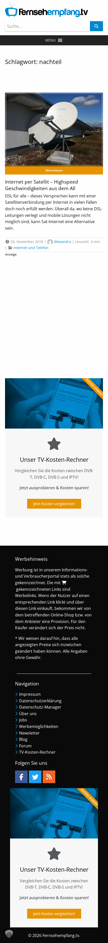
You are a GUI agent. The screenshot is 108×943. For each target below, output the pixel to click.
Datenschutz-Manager (40, 707)
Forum (25, 746)
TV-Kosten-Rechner (37, 752)
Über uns (28, 713)
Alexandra (62, 241)
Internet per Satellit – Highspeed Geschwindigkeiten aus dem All (41, 185)
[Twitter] (35, 777)
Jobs (23, 720)
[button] (50, 40)
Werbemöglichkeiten (38, 726)
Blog (23, 739)
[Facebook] (21, 777)
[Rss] (49, 777)
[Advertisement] (54, 316)
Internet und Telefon (31, 247)
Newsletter (29, 733)
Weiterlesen (54, 170)
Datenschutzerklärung (40, 701)
